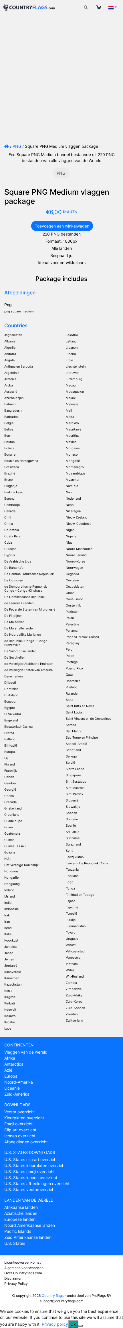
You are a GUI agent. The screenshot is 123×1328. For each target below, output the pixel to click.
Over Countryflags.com (23, 1273)
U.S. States (14, 1243)
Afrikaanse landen (21, 1207)
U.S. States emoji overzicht (29, 1171)
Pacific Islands (17, 1231)
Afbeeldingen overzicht (26, 1141)
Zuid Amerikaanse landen (27, 1237)
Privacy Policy (16, 1283)
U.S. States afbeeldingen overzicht (37, 1183)
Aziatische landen (20, 1213)
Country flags (53, 1295)
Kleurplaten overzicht (24, 1117)
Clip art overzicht (20, 1129)
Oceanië (12, 1088)
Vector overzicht (19, 1111)
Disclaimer (13, 1278)
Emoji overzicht (18, 1123)
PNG (17, 146)
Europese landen (19, 1219)
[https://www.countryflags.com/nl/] (29, 6)
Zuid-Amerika (16, 1094)
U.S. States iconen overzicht (30, 1177)
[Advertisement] (61, 78)
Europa (10, 1076)
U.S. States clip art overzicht (31, 1159)
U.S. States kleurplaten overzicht (35, 1165)
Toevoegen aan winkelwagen (62, 226)
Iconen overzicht (19, 1135)
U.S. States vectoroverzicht (30, 1189)
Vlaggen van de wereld (25, 1052)
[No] (80, 1326)
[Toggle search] (86, 7)
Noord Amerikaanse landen (29, 1225)
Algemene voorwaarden (23, 1268)
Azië (8, 1070)
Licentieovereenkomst (22, 1262)
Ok (73, 1324)
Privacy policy (55, 1324)
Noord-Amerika (18, 1082)
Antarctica (13, 1064)
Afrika (9, 1058)
